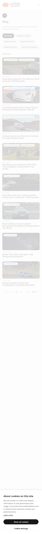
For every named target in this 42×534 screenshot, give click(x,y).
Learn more (8, 515)
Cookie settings (21, 528)
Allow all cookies (21, 522)
